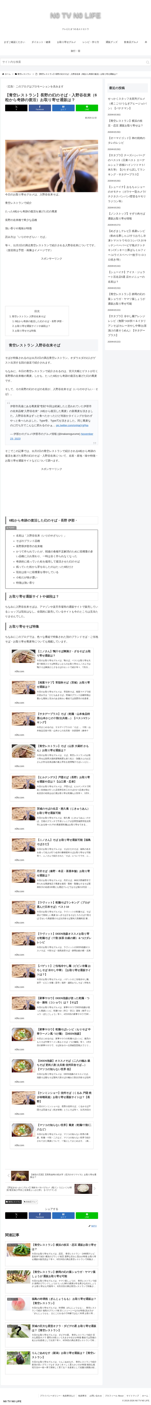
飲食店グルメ (31, 1202)
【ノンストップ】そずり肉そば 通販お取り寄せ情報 (126, 216)
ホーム (145, 1396)
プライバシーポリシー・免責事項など (57, 1396)
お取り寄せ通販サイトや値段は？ (32, 326)
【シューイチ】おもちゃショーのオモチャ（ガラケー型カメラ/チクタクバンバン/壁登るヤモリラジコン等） (127, 194)
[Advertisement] (51, 128)
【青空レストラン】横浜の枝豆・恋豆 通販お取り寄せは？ (125, 123)
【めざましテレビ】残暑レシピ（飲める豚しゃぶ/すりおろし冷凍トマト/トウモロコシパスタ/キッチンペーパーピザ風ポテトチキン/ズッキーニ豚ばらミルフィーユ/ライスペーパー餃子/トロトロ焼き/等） (127, 245)
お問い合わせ (96, 1396)
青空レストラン (14, 1202)
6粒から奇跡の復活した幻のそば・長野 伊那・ (39, 321)
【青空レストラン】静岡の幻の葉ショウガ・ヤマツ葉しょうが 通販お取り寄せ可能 (126, 299)
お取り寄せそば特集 (25, 330)
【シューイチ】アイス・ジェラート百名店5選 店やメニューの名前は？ (126, 277)
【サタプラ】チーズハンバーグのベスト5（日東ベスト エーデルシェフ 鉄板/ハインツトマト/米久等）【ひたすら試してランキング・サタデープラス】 (126, 165)
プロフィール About (114, 1396)
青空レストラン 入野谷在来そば (29, 316)
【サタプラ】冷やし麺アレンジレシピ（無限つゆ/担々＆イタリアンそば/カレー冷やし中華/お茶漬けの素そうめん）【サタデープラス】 (127, 326)
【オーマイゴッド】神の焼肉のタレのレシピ (126, 140)
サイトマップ (133, 1396)
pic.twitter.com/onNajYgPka (72, 425)
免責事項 (82, 1396)
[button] (148, 62)
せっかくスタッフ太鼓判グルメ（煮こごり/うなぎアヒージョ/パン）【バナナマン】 (127, 103)
